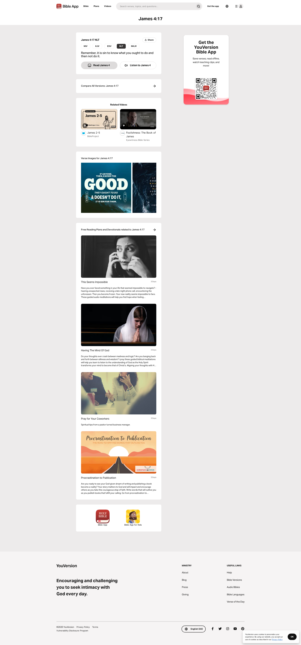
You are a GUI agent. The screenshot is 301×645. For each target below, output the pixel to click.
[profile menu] (239, 6)
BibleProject (93, 136)
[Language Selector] (227, 6)
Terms (95, 627)
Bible (86, 6)
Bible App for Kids (133, 525)
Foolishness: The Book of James (141, 134)
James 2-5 (97, 132)
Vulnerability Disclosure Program (72, 630)
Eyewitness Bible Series (138, 140)
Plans (96, 6)
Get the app (213, 6)
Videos (107, 6)
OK (292, 636)
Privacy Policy (83, 627)
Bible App (102, 525)
